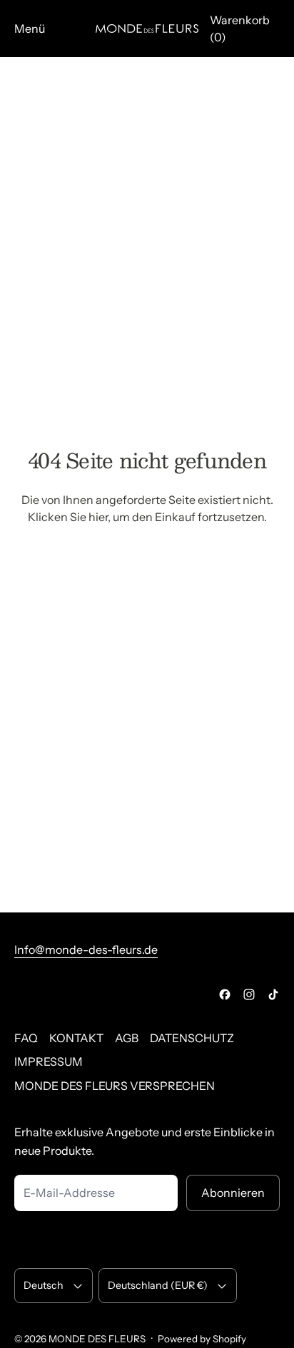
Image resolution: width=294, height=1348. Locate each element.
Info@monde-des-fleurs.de (86, 949)
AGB (126, 1038)
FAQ (26, 1038)
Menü (29, 28)
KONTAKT (76, 1038)
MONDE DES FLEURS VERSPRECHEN (114, 1086)
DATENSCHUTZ (192, 1038)
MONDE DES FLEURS (97, 1338)
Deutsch (44, 1285)
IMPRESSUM (48, 1061)
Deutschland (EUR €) (158, 1285)
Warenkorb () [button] (240, 28)
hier (98, 517)
